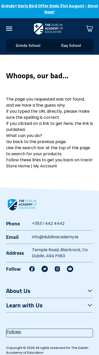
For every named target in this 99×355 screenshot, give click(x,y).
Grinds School (28, 45)
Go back (14, 142)
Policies (13, 332)
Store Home (18, 166)
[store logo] (48, 28)
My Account (45, 166)
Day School (71, 45)
